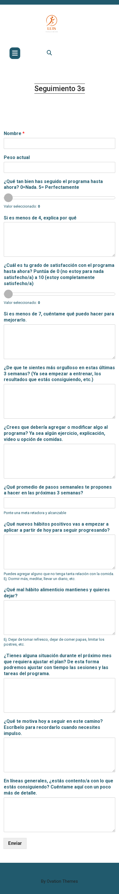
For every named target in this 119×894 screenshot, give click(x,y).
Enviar (15, 843)
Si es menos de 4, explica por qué (40, 218)
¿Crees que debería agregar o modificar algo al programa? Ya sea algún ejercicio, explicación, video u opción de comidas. (56, 433)
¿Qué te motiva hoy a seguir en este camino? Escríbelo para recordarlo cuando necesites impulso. (53, 727)
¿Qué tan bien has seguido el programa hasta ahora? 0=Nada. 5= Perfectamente (53, 184)
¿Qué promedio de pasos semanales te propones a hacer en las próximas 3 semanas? (58, 490)
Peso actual (17, 157)
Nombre (14, 133)
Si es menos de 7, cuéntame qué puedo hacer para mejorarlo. (59, 317)
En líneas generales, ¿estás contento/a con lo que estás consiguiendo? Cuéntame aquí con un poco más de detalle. (58, 787)
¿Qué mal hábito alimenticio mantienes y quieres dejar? (57, 593)
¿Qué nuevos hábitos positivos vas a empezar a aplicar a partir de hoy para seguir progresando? (57, 527)
